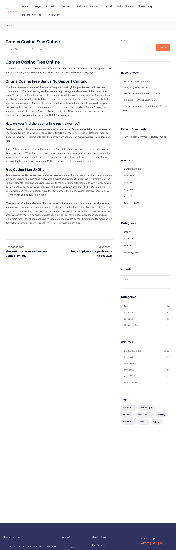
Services (66, 6)
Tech (144, 421)
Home (25, 6)
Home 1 (71, 546)
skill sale (128, 421)
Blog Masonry (145, 6)
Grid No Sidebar (125, 6)
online (127, 414)
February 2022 (131, 202)
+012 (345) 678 (153, 542)
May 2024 (129, 182)
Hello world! (160, 136)
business (129, 407)
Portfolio (50, 6)
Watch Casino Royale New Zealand (142, 93)
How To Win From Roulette (138, 81)
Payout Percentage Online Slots (140, 99)
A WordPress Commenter (137, 136)
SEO (161, 414)
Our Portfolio (98, 544)
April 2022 (129, 196)
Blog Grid (107, 6)
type (157, 421)
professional (145, 414)
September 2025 (132, 168)
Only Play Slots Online (136, 87)
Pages (38, 6)
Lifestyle (128, 245)
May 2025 (129, 175)
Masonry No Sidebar (32, 14)
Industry (128, 238)
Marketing (146, 407)
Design (127, 231)
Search (124, 40)
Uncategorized (132, 252)
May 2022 (129, 189)
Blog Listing (54, 14)
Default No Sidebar (87, 6)
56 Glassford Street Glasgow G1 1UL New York (32, 546)
